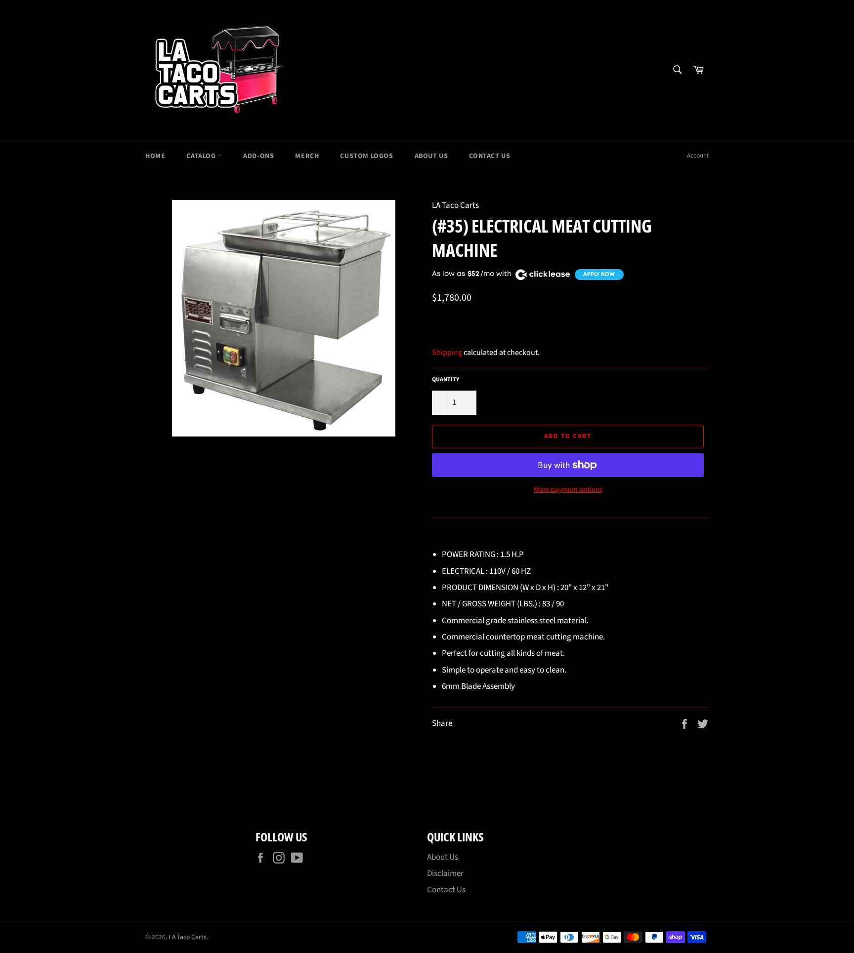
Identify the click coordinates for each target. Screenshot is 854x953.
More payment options (568, 490)
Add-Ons (258, 156)
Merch (307, 156)
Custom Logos (366, 156)
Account (698, 155)
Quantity (445, 380)
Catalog (201, 156)
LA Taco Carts (188, 937)
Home (155, 156)
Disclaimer (445, 873)
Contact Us (489, 156)
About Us (431, 156)
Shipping (447, 352)
